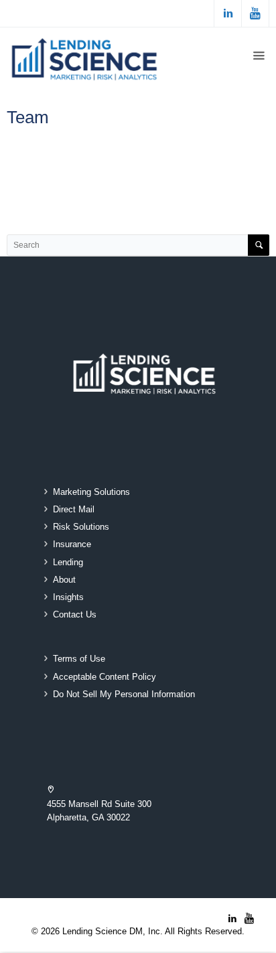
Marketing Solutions (91, 492)
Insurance (72, 544)
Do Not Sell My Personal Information (124, 694)
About (64, 580)
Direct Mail (73, 509)
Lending (68, 562)
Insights (68, 597)
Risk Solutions (81, 527)
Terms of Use (79, 659)
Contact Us (74, 614)
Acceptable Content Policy (104, 677)
